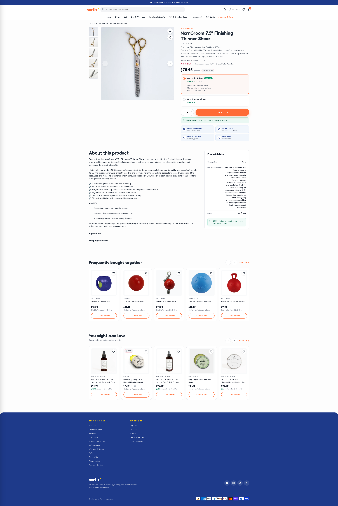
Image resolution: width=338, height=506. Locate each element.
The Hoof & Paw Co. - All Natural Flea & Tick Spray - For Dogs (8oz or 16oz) (167, 381)
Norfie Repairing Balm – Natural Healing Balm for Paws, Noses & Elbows (134, 381)
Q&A (204, 60)
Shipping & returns (98, 240)
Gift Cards (210, 17)
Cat (125, 17)
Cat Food (133, 429)
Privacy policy (94, 461)
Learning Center (95, 429)
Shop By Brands (136, 441)
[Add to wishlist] (170, 31)
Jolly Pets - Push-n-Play (133, 301)
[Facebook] (227, 483)
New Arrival (197, 17)
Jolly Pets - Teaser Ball (101, 301)
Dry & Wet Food (138, 17)
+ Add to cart (104, 315)
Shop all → (244, 262)
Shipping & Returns (97, 441)
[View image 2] (93, 42)
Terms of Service (96, 465)
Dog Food (134, 425)
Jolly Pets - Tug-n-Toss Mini (233, 301)
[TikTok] (240, 483)
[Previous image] (105, 63)
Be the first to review (189, 60)
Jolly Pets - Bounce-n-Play (200, 301)
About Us (92, 425)
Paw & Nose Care (137, 437)
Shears (133, 433)
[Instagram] (233, 483)
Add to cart (224, 112)
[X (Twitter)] (246, 483)
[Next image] (170, 63)
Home (108, 17)
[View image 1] (93, 31)
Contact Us (93, 457)
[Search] (224, 9)
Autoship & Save (226, 17)
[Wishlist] (243, 9)
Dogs (117, 17)
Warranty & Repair (96, 449)
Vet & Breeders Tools (178, 17)
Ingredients (95, 233)
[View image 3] (93, 52)
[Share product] (170, 37)
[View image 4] (93, 63)
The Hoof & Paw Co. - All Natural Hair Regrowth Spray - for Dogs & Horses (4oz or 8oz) (103, 381)
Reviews (92, 433)
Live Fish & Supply (157, 17)
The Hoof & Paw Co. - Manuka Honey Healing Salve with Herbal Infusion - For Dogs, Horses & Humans (233, 381)
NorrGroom (187, 28)
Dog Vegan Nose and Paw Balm (200, 381)
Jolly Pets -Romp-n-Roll (166, 301)
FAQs (91, 453)
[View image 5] (93, 74)
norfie (94, 479)
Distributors (93, 437)
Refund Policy (94, 445)
